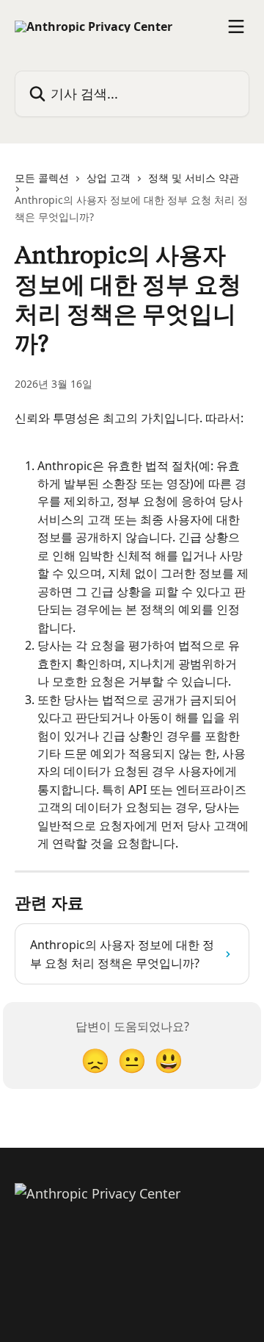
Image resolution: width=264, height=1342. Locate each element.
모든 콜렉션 (42, 178)
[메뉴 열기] (236, 26)
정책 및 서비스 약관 (193, 178)
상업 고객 (109, 178)
